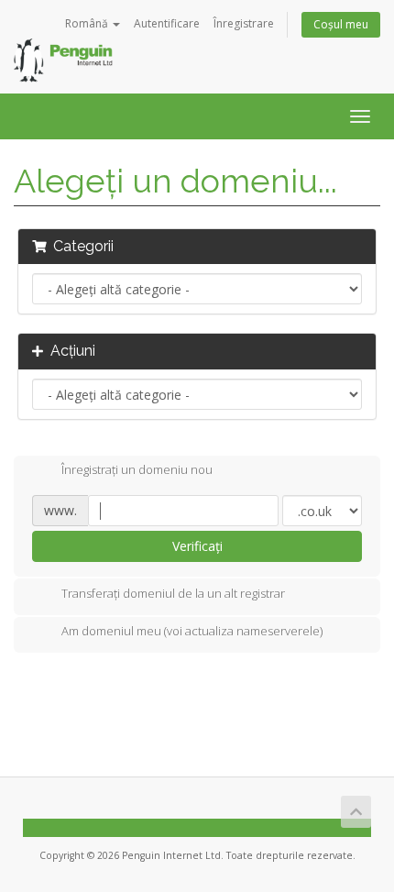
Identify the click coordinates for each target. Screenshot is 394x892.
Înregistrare (243, 23)
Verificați (197, 546)
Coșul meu (340, 24)
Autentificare (167, 23)
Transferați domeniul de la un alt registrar (173, 593)
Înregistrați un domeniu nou (137, 470)
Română (88, 23)
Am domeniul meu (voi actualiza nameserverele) (192, 631)
